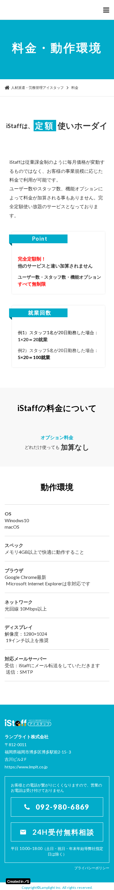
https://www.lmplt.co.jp (26, 766)
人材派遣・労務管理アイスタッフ (37, 87)
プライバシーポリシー (91, 868)
